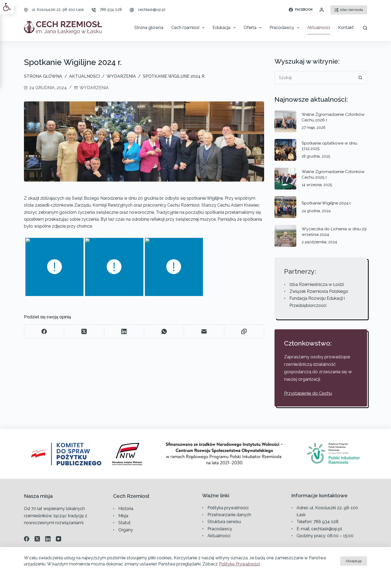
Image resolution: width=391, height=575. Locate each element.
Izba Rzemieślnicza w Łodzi (316, 284)
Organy (125, 529)
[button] (7, 7)
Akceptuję (354, 561)
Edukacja (221, 27)
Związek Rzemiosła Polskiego (318, 291)
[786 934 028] (94, 10)
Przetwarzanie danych (229, 514)
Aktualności (318, 27)
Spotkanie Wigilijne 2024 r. (326, 203)
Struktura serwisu (224, 521)
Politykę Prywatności (239, 563)
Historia (125, 508)
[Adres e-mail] (204, 331)
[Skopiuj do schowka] (244, 331)
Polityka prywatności (227, 507)
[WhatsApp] (164, 331)
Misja (123, 515)
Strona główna (148, 27)
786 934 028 (111, 9)
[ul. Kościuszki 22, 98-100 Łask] (26, 10)
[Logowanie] (321, 10)
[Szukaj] (365, 28)
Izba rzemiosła (351, 10)
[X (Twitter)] (84, 331)
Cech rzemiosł (185, 27)
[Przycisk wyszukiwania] (360, 77)
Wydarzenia (94, 87)
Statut (124, 522)
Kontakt (346, 27)
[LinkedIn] (124, 331)
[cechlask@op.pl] (132, 10)
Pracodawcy (281, 27)
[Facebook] (44, 331)
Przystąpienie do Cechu (308, 393)
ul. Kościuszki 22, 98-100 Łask (58, 9)
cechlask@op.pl (151, 9)
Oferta (250, 27)
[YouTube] (58, 538)
